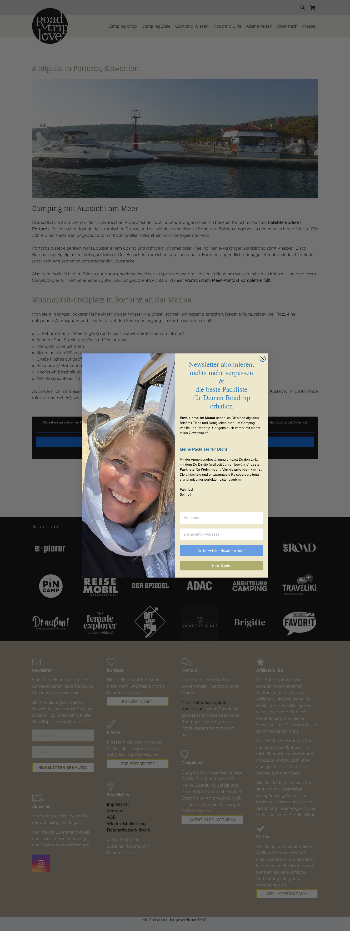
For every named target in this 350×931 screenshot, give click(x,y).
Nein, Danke (221, 566)
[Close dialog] (262, 359)
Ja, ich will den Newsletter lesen (221, 551)
